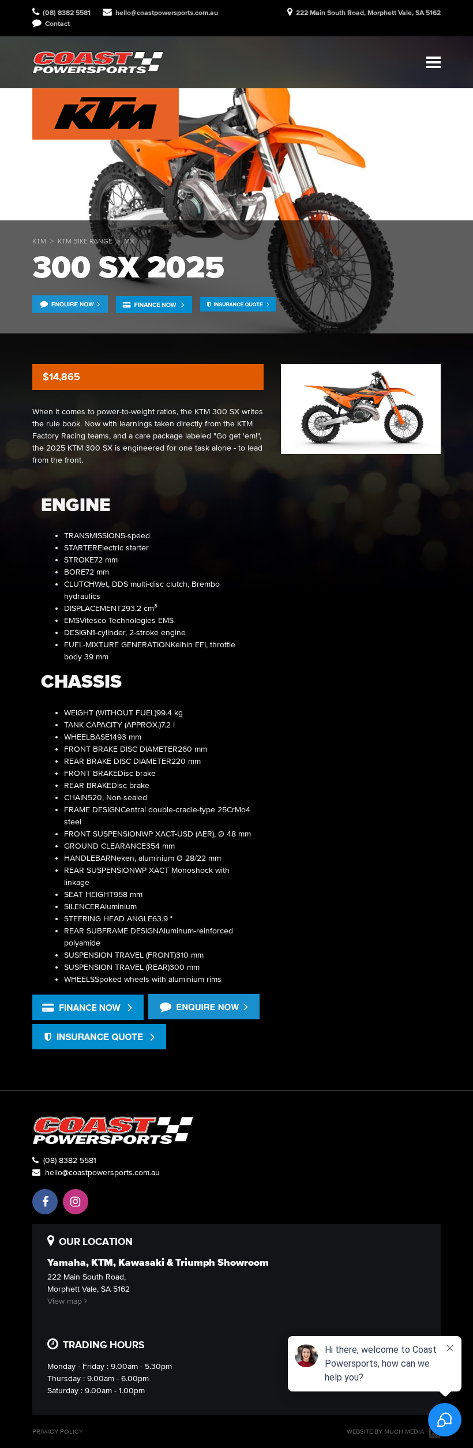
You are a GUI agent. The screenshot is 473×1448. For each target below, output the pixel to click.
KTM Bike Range (85, 241)
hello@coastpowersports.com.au (166, 12)
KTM (39, 241)
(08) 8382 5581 (67, 1160)
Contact (56, 23)
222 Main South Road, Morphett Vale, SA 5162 (368, 12)
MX (129, 241)
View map (65, 1301)
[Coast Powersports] (98, 62)
